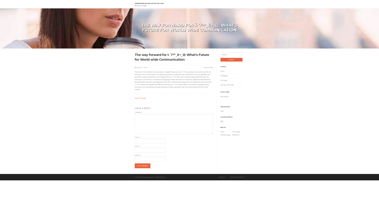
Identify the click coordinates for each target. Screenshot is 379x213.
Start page (223, 80)
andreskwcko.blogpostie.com (149, 3)
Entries (236, 132)
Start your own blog (226, 85)
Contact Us (222, 177)
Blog (211, 67)
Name (137, 137)
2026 (222, 111)
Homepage (224, 76)
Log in (222, 71)
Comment (138, 112)
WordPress (235, 135)
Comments (225, 135)
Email (138, 146)
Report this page (140, 98)
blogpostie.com (149, 177)
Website (138, 155)
